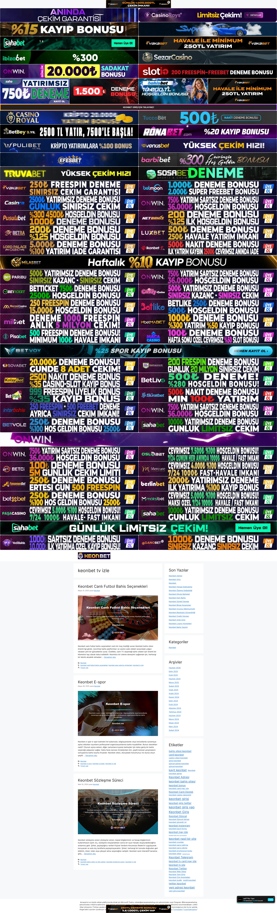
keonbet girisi (179, 799)
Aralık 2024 (174, 693)
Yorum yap (84, 668)
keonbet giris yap (182, 807)
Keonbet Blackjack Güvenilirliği (182, 612)
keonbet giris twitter (180, 803)
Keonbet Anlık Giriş (177, 620)
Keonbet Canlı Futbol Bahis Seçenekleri (112, 586)
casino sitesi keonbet (178, 758)
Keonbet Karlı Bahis (177, 598)
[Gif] (138, 262)
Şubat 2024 (174, 730)
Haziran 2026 (175, 668)
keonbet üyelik (175, 880)
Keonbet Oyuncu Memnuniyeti (182, 609)
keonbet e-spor (86, 764)
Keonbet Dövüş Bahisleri (179, 594)
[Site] (69, 188)
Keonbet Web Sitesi (177, 871)
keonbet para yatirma (178, 845)
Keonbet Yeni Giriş (177, 874)
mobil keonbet (189, 880)
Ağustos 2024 (175, 708)
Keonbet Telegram (181, 857)
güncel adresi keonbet (179, 763)
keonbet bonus (177, 785)
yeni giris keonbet (177, 891)
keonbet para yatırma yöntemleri (120, 665)
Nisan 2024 (174, 723)
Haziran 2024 (175, 715)
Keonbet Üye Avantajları (179, 877)
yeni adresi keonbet (182, 887)
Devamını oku (110, 657)
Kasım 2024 (174, 697)
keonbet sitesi (175, 853)
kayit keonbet (178, 770)
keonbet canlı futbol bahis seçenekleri (94, 665)
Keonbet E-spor (92, 682)
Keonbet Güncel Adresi (179, 819)
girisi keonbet (175, 761)
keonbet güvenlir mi (177, 822)
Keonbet (83, 663)
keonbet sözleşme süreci (115, 862)
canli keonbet (176, 754)
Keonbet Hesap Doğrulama (180, 587)
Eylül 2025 (173, 675)
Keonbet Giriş (175, 579)
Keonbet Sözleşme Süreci (100, 780)
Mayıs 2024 (174, 719)
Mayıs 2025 (174, 682)
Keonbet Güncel (178, 816)
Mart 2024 (173, 726)
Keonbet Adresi (175, 576)
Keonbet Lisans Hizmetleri (180, 623)
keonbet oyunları (99, 764)
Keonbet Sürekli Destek (179, 601)
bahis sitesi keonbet (180, 751)
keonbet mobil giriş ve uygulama (178, 835)
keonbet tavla (186, 854)
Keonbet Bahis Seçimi (178, 627)
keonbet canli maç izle (179, 788)
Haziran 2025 (174, 679)
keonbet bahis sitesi (182, 781)
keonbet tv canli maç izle (182, 861)
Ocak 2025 (173, 690)
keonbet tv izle (138, 665)
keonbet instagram (179, 825)
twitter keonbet (177, 883)
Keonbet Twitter (178, 868)
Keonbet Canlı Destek (181, 791)
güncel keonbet (176, 766)
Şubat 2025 (174, 686)
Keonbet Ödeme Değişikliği (180, 590)
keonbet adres (175, 773)
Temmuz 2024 (175, 712)
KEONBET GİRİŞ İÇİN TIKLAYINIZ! (138, 107)
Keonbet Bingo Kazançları (180, 605)
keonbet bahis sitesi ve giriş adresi (92, 862)
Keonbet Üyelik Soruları (179, 616)
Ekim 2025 (173, 671)
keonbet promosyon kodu (180, 851)
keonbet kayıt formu (178, 829)
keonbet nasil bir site (182, 838)
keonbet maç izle (178, 832)
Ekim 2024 (173, 701)
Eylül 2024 (173, 704)
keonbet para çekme (178, 848)
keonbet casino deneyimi (180, 795)
